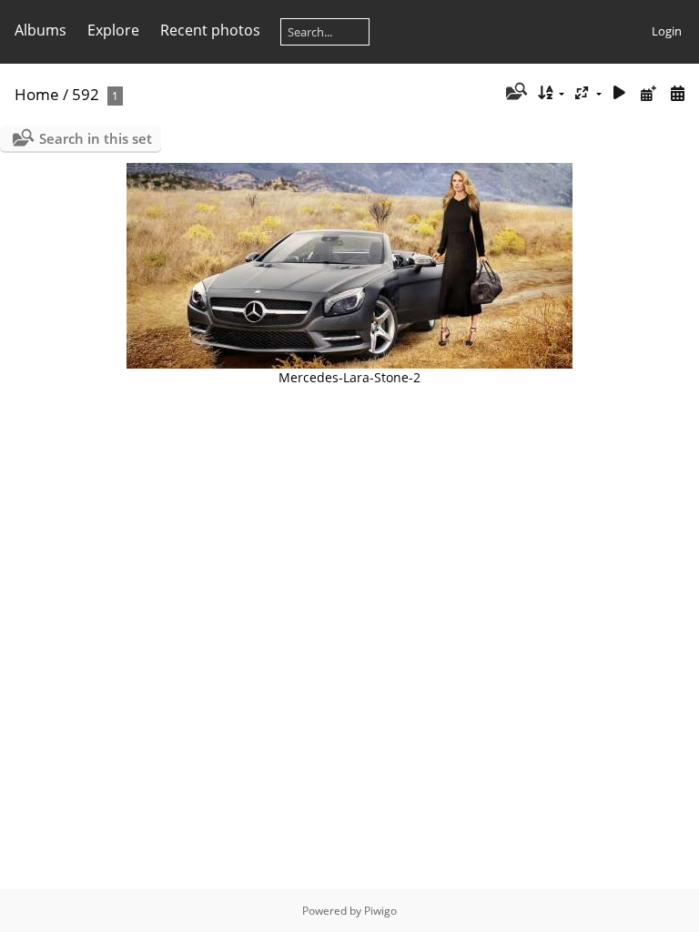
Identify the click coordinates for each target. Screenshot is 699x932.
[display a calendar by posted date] (648, 93)
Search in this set (95, 138)
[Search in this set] (514, 93)
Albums (40, 30)
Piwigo (380, 910)
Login (667, 31)
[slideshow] (620, 93)
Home (37, 94)
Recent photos (210, 30)
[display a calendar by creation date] (677, 93)
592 (85, 94)
